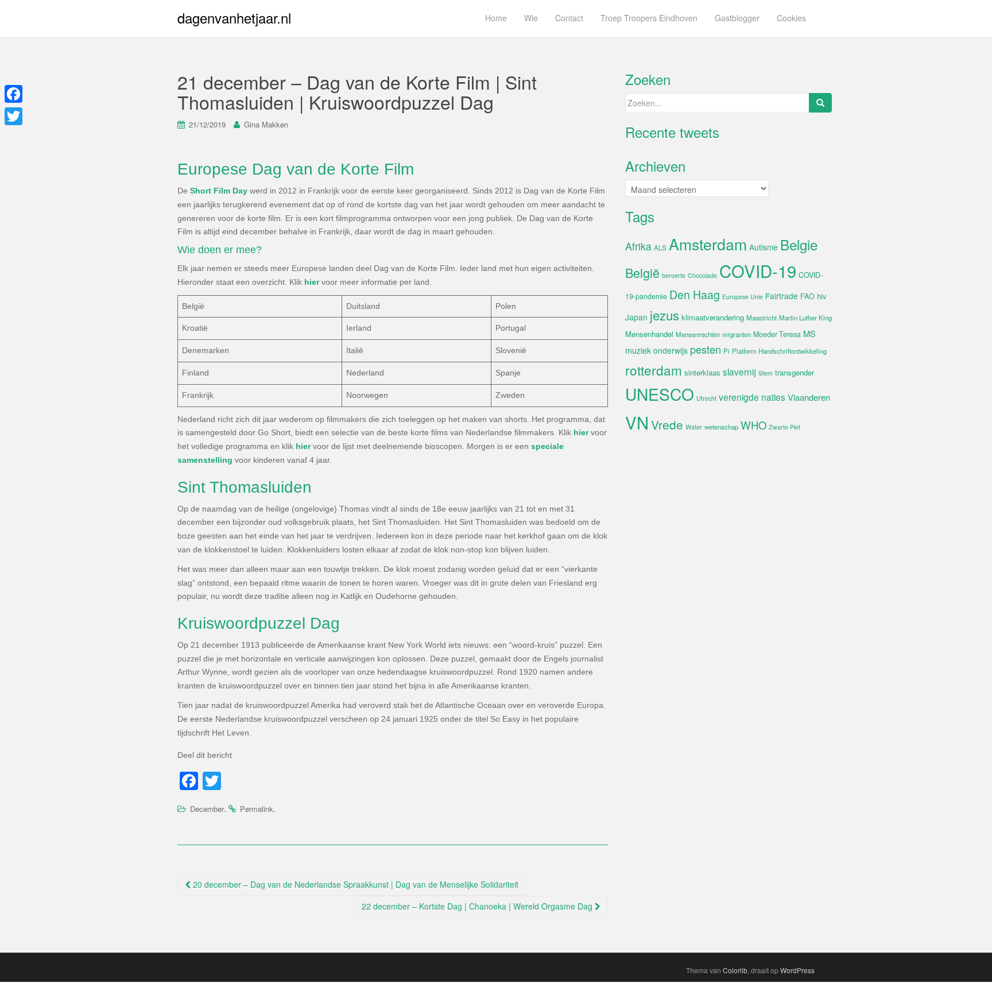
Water (693, 427)
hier (311, 282)
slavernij (739, 371)
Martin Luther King (805, 317)
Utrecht (706, 398)
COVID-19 (757, 270)
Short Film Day (218, 190)
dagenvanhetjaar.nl (234, 17)
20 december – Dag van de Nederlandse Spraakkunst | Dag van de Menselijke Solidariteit (354, 884)
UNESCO (659, 393)
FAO (807, 296)
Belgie (798, 244)
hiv (822, 296)
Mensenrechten (698, 334)
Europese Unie (742, 296)
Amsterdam (708, 244)
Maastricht (761, 317)
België (642, 272)
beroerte (673, 275)
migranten (736, 334)
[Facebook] (13, 94)
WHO (753, 424)
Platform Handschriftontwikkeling (779, 350)
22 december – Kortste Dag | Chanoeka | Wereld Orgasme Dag (478, 906)
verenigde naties (752, 396)
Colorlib (735, 970)
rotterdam (653, 370)
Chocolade (702, 275)
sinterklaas (702, 372)
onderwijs (670, 350)
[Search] (820, 103)
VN (637, 422)
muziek (638, 350)
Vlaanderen (809, 397)
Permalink (256, 808)
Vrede (667, 424)
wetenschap (721, 426)
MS (809, 333)
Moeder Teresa (777, 334)
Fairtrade (781, 295)
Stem (765, 373)
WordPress (797, 970)
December (207, 808)
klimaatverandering (712, 317)
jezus (664, 314)
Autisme (763, 247)
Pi (726, 350)
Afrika (638, 246)
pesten (705, 349)
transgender (794, 372)
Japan (636, 317)
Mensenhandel (649, 333)
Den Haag (694, 295)
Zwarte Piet (784, 427)
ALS (660, 247)
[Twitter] (13, 116)
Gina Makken (266, 124)
